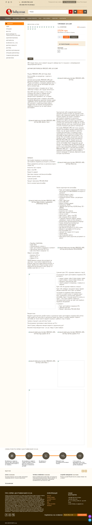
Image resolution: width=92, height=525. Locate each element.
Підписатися (82, 514)
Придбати (74, 37)
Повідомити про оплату (55, 2)
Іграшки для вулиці (12, 53)
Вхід (78, 2)
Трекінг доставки (51, 503)
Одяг (7, 26)
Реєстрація (83, 2)
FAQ (40, 18)
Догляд (8, 48)
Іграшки (9, 29)
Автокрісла (10, 40)
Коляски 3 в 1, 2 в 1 (12, 43)
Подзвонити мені (70, 2)
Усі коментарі (9, 483)
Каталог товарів (51, 497)
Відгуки (54, 18)
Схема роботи (32, 18)
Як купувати (81, 27)
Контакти (63, 18)
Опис (30, 58)
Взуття (8, 31)
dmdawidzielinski (74, 44)
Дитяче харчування (12, 50)
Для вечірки (10, 58)
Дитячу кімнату (11, 45)
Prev (83, 471)
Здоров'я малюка (12, 38)
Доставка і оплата (19, 18)
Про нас (49, 495)
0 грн (80, 11)
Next (85, 471)
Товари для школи (12, 55)
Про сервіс (46, 18)
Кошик (66, 37)
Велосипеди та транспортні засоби (13, 34)
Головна (8, 18)
